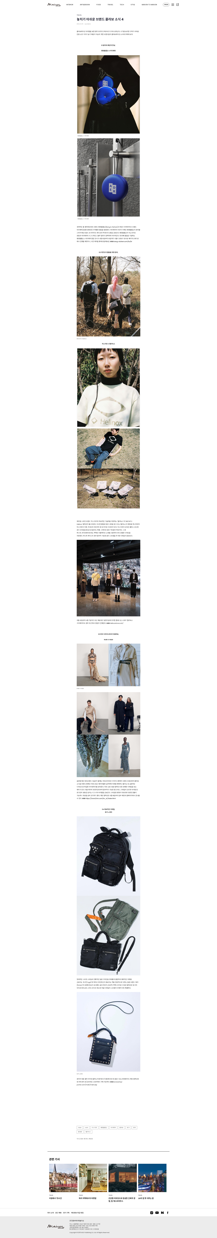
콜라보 (121, 1128)
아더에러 (113, 1128)
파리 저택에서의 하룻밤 (87, 1198)
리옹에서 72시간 (55, 1198)
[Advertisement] (108, 1111)
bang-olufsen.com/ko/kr (123, 241)
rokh (86, 1128)
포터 (134, 1128)
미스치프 (94, 1128)
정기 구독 (66, 1213)
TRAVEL (79, 15)
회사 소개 (50, 1213)
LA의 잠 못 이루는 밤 (146, 1198)
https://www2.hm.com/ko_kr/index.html (101, 798)
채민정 (89, 24)
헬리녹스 (88, 1132)
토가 (128, 1128)
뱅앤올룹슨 (104, 1128)
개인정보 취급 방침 (77, 1213)
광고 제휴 (58, 1213)
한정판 (80, 1132)
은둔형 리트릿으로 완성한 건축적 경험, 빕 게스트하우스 (121, 1199)
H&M (79, 1128)
